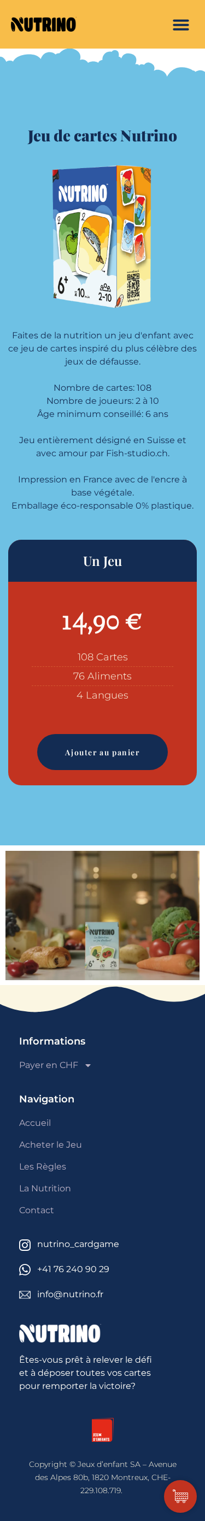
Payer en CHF (48, 1065)
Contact (36, 1210)
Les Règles (42, 1166)
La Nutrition (45, 1188)
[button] (181, 24)
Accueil (35, 1123)
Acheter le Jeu (50, 1145)
